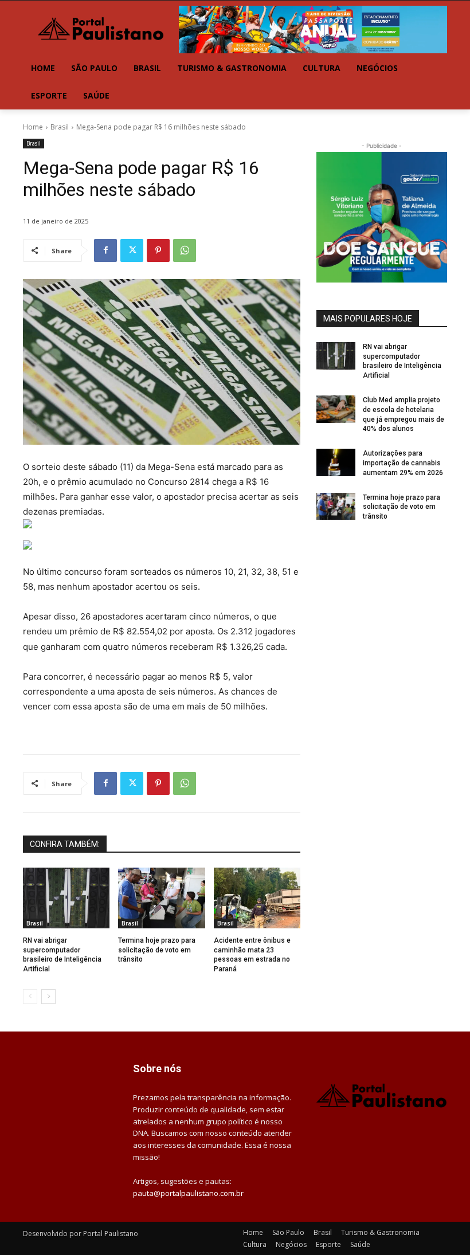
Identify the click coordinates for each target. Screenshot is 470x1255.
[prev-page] (30, 996)
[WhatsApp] (184, 250)
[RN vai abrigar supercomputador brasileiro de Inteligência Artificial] (66, 898)
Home (33, 127)
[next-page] (48, 996)
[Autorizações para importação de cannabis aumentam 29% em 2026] (335, 462)
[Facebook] (105, 250)
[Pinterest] (158, 250)
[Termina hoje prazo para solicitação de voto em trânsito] (161, 898)
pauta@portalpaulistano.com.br (188, 1193)
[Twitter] (131, 250)
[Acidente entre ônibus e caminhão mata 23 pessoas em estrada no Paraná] (257, 898)
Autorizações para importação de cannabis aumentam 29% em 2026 (403, 463)
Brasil (59, 127)
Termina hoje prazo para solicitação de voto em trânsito (156, 950)
